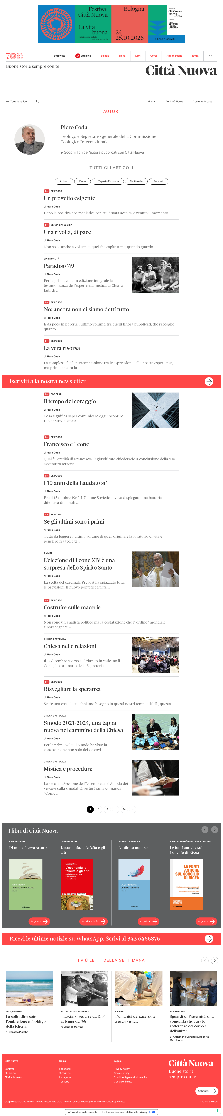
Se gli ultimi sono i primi (74, 522)
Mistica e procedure (68, 769)
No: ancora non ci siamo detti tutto (86, 310)
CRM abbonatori (14, 1077)
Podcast (158, 181)
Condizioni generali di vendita (130, 1077)
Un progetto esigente (69, 199)
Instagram (65, 1077)
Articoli (64, 181)
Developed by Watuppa (114, 1101)
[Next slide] (214, 829)
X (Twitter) (65, 1073)
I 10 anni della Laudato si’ (75, 483)
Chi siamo (10, 1073)
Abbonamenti (174, 55)
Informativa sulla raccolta (82, 1112)
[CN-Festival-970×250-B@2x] (111, 23)
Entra (195, 55)
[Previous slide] (205, 829)
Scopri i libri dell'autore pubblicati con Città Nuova (102, 152)
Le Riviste (59, 55)
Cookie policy (121, 1073)
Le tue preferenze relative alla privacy (124, 1112)
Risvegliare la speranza (72, 690)
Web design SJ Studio (91, 1101)
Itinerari (152, 101)
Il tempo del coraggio (70, 402)
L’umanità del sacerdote (135, 1017)
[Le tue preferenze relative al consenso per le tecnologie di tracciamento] (218, 1111)
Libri (137, 55)
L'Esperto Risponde (108, 181)
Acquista (36, 921)
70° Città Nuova (174, 101)
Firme (82, 181)
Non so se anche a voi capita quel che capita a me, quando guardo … (100, 247)
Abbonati (203, 1091)
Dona (122, 55)
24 (124, 809)
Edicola (105, 55)
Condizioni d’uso (123, 1081)
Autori (111, 111)
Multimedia (136, 181)
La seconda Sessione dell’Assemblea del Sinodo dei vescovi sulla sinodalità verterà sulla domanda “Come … (86, 789)
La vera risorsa (62, 349)
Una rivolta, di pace (67, 233)
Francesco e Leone (66, 445)
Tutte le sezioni (18, 101)
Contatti (9, 1068)
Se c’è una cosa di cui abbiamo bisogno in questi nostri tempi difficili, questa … (109, 704)
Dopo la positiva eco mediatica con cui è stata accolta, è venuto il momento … (108, 213)
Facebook (65, 1068)
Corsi (153, 55)
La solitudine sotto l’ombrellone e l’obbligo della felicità (26, 1022)
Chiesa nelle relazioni (70, 647)
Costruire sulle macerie (72, 608)
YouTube (64, 1081)
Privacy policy (122, 1068)
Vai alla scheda (90, 921)
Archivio (86, 55)
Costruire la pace (202, 101)
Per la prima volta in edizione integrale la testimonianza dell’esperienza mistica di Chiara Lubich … (83, 286)
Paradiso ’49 (59, 266)
